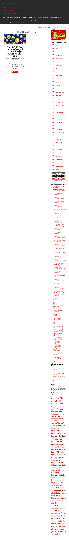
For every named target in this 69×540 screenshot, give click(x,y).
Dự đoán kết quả (20, 20)
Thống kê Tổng (59, 136)
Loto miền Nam (59, 149)
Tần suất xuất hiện (59, 139)
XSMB (39, 20)
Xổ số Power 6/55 (59, 75)
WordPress (31, 538)
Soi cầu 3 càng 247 (57, 486)
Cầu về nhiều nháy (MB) (60, 109)
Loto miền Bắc (59, 146)
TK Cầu (25, 22)
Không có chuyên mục (58, 481)
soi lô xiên (58, 513)
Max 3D (57, 78)
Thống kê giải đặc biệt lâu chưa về (58, 526)
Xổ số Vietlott (57, 319)
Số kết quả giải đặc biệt (58, 516)
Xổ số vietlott (58, 68)
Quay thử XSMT (59, 162)
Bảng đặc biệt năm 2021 (57, 410)
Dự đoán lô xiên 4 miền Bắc (58, 453)
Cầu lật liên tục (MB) (60, 102)
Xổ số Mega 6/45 (59, 72)
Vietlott (12, 22)
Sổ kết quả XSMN (59, 62)
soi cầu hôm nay (57, 508)
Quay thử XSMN (59, 159)
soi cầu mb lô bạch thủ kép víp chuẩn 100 (59, 224)
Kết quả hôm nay (55, 20)
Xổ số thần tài (58, 95)
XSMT (48, 20)
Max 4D (57, 82)
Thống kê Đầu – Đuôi (60, 132)
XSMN (44, 20)
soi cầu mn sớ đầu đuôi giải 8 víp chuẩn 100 (60, 289)
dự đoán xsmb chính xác (57, 463)
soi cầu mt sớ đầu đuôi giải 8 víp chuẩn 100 (59, 266)
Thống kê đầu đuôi (59, 112)
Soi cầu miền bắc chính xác (43, 17)
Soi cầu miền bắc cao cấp (28, 17)
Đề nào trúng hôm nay (31, 20)
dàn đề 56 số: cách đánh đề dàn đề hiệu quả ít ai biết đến (15, 51)
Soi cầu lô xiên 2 (57, 510)
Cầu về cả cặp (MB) (60, 105)
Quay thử (45, 22)
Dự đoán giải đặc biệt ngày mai (58, 439)
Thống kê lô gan (59, 115)
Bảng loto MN (57, 352)
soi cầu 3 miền (59, 498)
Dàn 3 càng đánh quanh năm (58, 424)
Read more (14, 71)
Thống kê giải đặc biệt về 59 (58, 530)
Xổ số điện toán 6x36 (60, 88)
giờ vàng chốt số (58, 478)
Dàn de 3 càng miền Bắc (57, 429)
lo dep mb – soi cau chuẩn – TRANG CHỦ (12, 17)
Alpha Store (41, 538)
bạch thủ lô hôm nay (59, 406)
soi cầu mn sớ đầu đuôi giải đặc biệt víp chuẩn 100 (60, 292)
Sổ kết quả (5, 22)
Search (53, 29)
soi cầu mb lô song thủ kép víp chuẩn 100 (59, 241)
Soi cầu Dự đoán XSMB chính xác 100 (57, 504)
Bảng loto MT (57, 350)
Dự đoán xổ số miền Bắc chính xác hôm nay (58, 471)
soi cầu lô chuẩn (62, 508)
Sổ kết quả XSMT (59, 65)
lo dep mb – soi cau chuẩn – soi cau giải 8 (11, 6)
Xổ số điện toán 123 (60, 92)
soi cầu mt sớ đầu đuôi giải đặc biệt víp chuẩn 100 (59, 263)
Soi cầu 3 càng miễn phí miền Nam (58, 495)
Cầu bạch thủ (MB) (59, 99)
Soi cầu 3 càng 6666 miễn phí (58, 490)
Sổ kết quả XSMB (59, 58)
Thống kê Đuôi (59, 129)
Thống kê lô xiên (59, 119)
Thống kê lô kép (59, 122)
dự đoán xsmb (57, 457)
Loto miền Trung (59, 152)
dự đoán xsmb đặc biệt (58, 466)
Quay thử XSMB (59, 156)
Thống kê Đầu (58, 125)
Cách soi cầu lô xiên (58, 415)
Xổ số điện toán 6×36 (58, 326)
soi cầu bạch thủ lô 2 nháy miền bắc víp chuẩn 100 (59, 246)
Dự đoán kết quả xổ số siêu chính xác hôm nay (58, 445)
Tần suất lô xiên (57, 534)
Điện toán (18, 22)
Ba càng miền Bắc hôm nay (57, 403)
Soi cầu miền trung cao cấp (57, 17)
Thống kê (32, 22)
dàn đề (60, 431)
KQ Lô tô (39, 22)
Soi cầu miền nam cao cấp (8, 20)
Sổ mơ (51, 22)
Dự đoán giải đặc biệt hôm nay (58, 433)
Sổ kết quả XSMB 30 (58, 311)
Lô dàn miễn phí (58, 483)
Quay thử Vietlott (59, 166)
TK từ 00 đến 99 (59, 142)
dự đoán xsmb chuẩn (58, 458)
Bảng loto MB (57, 353)
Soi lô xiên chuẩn (58, 514)
